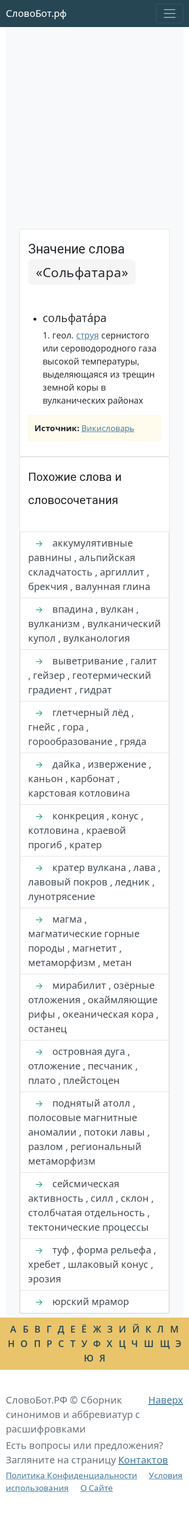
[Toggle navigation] (169, 13)
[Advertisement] (94, 130)
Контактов (143, 1459)
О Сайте (96, 1487)
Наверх (165, 1399)
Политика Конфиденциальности (71, 1475)
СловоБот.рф (36, 13)
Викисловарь (107, 428)
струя (87, 335)
